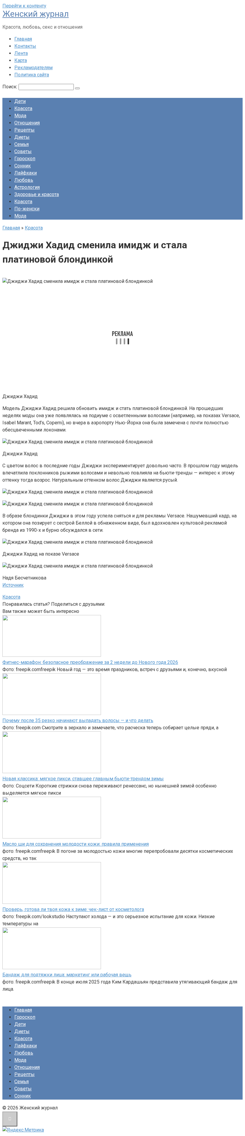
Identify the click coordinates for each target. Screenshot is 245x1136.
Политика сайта (31, 75)
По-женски (26, 209)
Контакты (25, 46)
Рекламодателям (33, 67)
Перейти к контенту (24, 6)
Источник (13, 585)
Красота (23, 108)
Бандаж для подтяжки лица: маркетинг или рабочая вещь (66, 975)
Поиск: (10, 87)
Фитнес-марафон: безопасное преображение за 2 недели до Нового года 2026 (90, 662)
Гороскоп (24, 158)
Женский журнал (35, 14)
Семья (21, 144)
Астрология (27, 187)
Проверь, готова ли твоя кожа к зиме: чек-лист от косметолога (73, 909)
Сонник (22, 166)
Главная (23, 39)
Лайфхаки (25, 173)
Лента (21, 53)
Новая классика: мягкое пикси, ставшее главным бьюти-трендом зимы (83, 779)
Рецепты (24, 130)
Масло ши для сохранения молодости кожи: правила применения (75, 844)
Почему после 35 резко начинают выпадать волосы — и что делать (77, 720)
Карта (20, 60)
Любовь (23, 180)
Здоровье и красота (36, 194)
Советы (23, 151)
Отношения (27, 123)
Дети (20, 101)
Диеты (22, 137)
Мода (20, 115)
